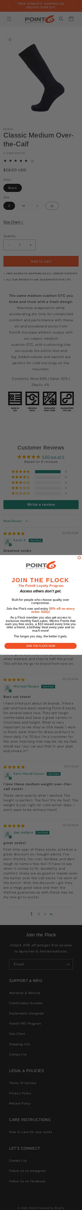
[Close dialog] (79, 557)
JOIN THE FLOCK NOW (40, 646)
